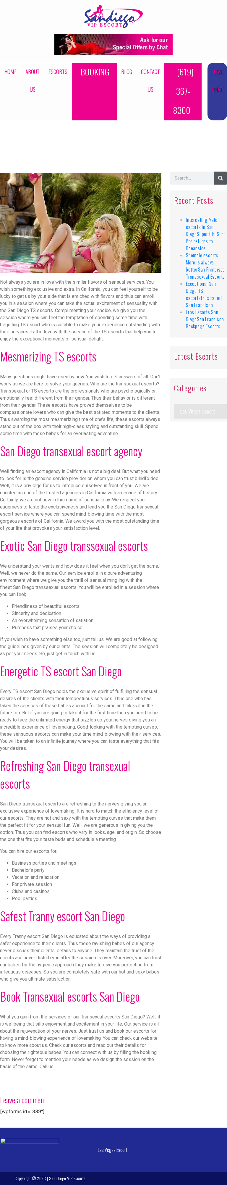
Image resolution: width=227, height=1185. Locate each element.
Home (10, 71)
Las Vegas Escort (197, 411)
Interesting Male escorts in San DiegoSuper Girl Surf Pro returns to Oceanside (205, 234)
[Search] (220, 178)
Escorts (57, 71)
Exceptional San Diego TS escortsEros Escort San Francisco (204, 294)
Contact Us (150, 80)
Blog (126, 71)
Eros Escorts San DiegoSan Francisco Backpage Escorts (205, 319)
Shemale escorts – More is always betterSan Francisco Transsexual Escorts (205, 266)
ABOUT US (32, 80)
